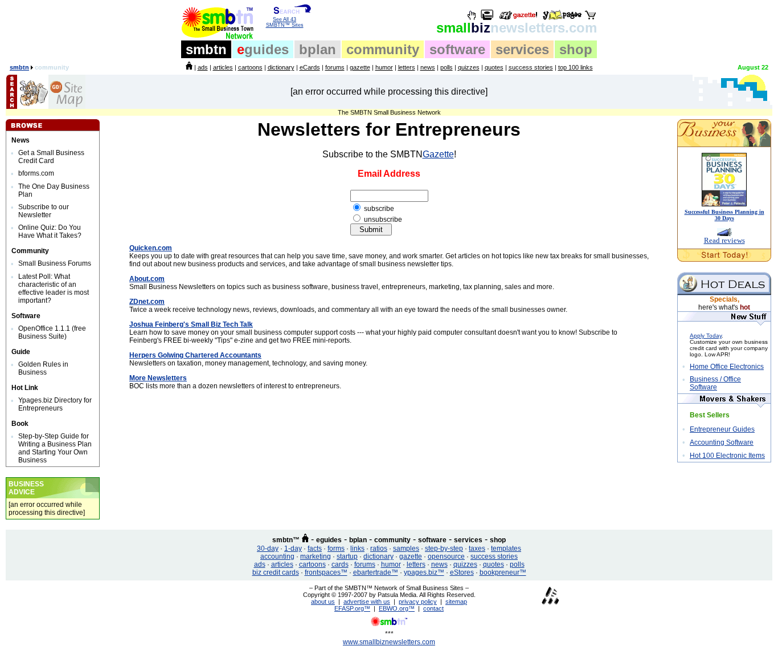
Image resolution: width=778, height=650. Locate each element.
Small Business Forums (54, 263)
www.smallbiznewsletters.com (389, 642)
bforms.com (36, 173)
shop (575, 49)
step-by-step (444, 548)
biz (516, 27)
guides (263, 49)
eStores (462, 572)
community (382, 49)
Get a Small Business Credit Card (51, 157)
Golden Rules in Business (43, 368)
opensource (446, 556)
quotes (494, 67)
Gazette (438, 154)
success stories (531, 67)
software (457, 49)
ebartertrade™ (375, 572)
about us (323, 601)
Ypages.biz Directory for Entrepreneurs (55, 404)
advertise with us (366, 601)
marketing (315, 556)
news (427, 67)
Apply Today (706, 335)
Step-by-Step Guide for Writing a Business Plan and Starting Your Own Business (55, 448)
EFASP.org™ (352, 608)
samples (406, 548)
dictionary (281, 67)
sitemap (456, 601)
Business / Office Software (715, 383)
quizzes (469, 67)
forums (335, 67)
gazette (360, 67)
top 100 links (575, 67)
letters (406, 67)
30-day (268, 548)
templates (506, 548)
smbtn (206, 49)
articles (223, 67)
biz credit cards (275, 572)
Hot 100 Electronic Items (727, 456)
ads (203, 67)
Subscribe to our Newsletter (43, 211)
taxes (477, 548)
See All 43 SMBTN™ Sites (285, 22)
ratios (378, 548)
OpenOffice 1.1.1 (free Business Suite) (52, 332)
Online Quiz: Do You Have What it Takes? (49, 231)
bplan (317, 49)
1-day (293, 548)
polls (446, 67)
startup (347, 556)
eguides (329, 540)
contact (433, 608)
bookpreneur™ (503, 572)
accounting (277, 556)
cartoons (250, 67)
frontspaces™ (326, 572)
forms (336, 548)
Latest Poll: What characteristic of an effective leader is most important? (53, 288)
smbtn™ (286, 540)
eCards (310, 67)
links (357, 548)
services (522, 49)
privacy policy (418, 601)
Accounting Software (722, 442)
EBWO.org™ (397, 608)
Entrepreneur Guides (722, 429)
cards (340, 564)
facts (315, 548)
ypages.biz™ (424, 572)
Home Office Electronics (727, 367)
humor (384, 67)
